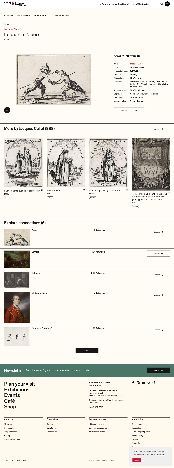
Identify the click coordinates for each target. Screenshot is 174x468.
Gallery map (137, 424)
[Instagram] (138, 382)
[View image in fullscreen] (7, 110)
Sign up (157, 370)
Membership (52, 431)
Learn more (160, 454)
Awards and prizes (97, 431)
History (7, 435)
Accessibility (137, 428)
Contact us (136, 447)
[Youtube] (143, 382)
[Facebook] (133, 382)
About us (8, 424)
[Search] (161, 3)
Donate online (53, 428)
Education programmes (99, 428)
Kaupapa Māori (10, 431)
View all (157, 129)
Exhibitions (16, 389)
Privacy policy (9, 460)
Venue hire (136, 443)
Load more (87, 350)
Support (50, 424)
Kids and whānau (96, 424)
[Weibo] (153, 382)
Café (9, 401)
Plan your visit (19, 383)
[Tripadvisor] (148, 382)
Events (12, 395)
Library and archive (12, 439)
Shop (10, 406)
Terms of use (21, 460)
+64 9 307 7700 (96, 407)
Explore (157, 232)
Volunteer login (138, 435)
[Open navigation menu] (167, 3)
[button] (23, 173)
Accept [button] (137, 460)
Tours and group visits (141, 431)
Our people (9, 428)
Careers (135, 439)
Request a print (127, 110)
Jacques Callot (12, 29)
